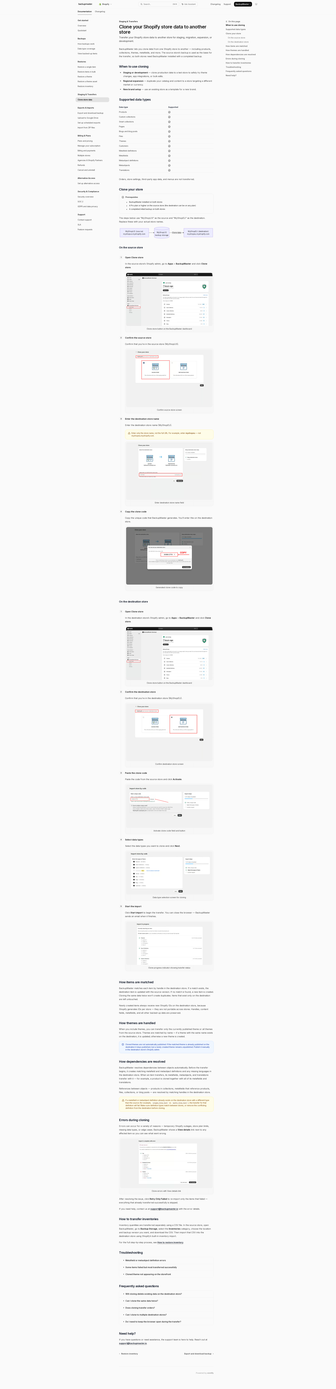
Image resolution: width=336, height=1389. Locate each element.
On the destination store (238, 42)
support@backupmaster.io (164, 1209)
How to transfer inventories (238, 63)
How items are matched (236, 46)
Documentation (85, 11)
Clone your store (233, 33)
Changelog (100, 11)
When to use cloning (235, 25)
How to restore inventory (170, 1242)
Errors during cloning (235, 59)
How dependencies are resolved (241, 54)
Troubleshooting (233, 67)
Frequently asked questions (238, 71)
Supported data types (236, 29)
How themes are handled (237, 50)
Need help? (231, 75)
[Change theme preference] (256, 4)
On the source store (236, 38)
